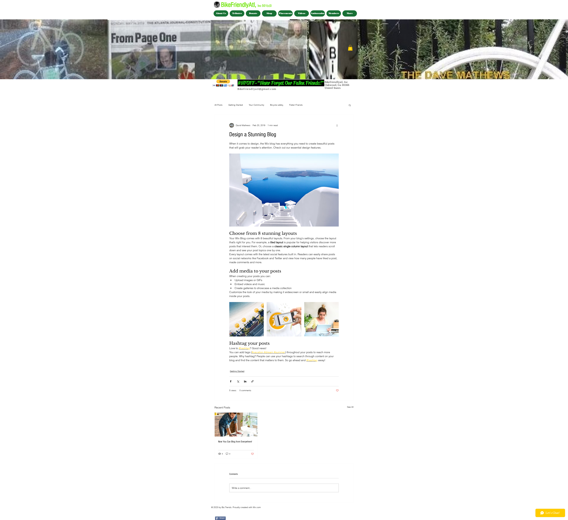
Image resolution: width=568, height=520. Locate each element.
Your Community (256, 105)
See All (350, 407)
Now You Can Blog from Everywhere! (235, 441)
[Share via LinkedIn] (245, 381)
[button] (350, 48)
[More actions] (337, 125)
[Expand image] (246, 319)
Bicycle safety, (276, 105)
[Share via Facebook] (230, 381)
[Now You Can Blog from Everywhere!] (236, 425)
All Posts (218, 105)
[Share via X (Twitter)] (238, 381)
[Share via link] (252, 381)
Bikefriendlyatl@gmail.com (256, 88)
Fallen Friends (296, 105)
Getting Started (235, 105)
